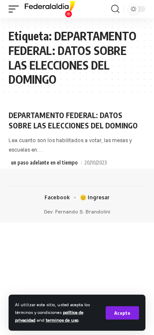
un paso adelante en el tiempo (44, 162)
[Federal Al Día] (50, 9)
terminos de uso (62, 320)
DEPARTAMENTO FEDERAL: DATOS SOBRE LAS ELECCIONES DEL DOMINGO (73, 120)
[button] (122, 313)
